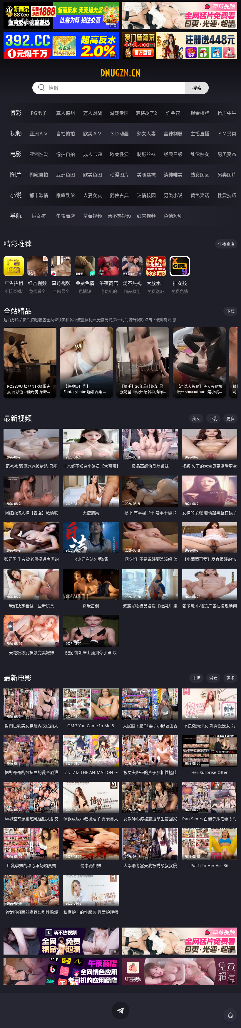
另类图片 (226, 175)
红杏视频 (146, 216)
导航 (16, 216)
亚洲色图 (65, 175)
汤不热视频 (119, 216)
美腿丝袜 (146, 175)
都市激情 (38, 195)
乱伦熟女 (199, 154)
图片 (16, 175)
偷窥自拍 (38, 175)
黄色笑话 (199, 195)
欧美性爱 (119, 154)
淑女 (213, 678)
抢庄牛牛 (226, 113)
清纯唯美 (173, 175)
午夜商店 (65, 216)
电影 (16, 154)
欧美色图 (92, 175)
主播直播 (199, 133)
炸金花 (173, 113)
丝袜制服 (173, 133)
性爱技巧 (226, 195)
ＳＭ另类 (226, 133)
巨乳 (213, 418)
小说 (16, 195)
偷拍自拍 (65, 154)
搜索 (197, 88)
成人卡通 (92, 154)
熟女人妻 (146, 133)
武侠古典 (119, 195)
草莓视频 (92, 216)
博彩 (16, 113)
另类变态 (226, 154)
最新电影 (18, 678)
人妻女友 (92, 195)
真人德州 (65, 113)
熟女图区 (199, 175)
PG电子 (39, 113)
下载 (230, 311)
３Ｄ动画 (119, 133)
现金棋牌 (199, 113)
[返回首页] (230, 1015)
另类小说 (173, 195)
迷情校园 (146, 195)
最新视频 (18, 418)
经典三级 (173, 154)
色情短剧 (173, 216)
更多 (230, 418)
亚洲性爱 (38, 154)
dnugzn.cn (120, 73)
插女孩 (39, 216)
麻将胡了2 (146, 113)
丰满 (196, 678)
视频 (16, 133)
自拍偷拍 (65, 133)
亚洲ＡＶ (38, 133)
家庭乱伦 (65, 195)
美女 (196, 418)
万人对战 (92, 113)
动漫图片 (119, 175)
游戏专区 (119, 113)
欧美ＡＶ (92, 133)
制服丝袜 (146, 154)
